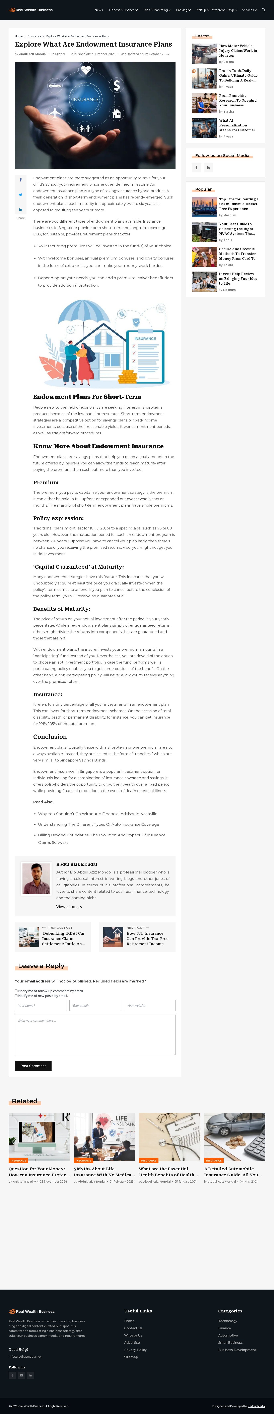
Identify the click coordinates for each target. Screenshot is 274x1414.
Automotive (228, 1335)
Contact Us (133, 1328)
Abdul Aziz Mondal (33, 54)
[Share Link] (21, 180)
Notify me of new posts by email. (43, 996)
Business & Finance (121, 10)
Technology (227, 1321)
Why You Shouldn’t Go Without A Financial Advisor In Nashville (97, 813)
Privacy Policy (135, 1350)
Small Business (230, 1343)
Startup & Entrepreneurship (215, 10)
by (226, 62)
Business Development (237, 1350)
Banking (182, 10)
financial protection (79, 791)
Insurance (34, 36)
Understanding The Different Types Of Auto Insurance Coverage (98, 824)
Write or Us (133, 1335)
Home (19, 36)
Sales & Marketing (155, 10)
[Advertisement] (129, 1255)
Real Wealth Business (31, 1406)
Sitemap (131, 1357)
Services (248, 10)
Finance (224, 1328)
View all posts (69, 907)
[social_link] (196, 167)
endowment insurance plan (58, 191)
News (99, 10)
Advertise (132, 1343)
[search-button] (263, 10)
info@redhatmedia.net (25, 1356)
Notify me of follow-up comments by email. (51, 991)
